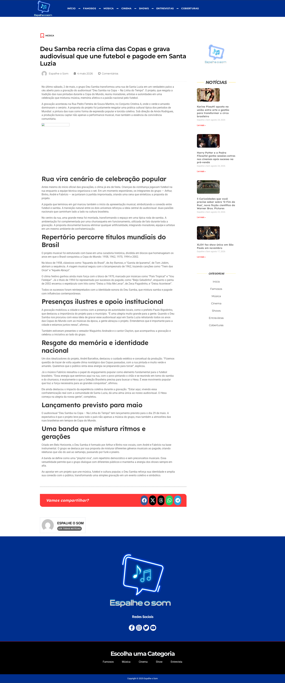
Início (71, 8)
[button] (144, 500)
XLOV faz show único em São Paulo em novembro (215, 246)
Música (109, 8)
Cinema (126, 8)
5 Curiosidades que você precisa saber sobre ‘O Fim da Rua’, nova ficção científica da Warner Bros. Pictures (216, 203)
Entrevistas (165, 8)
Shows (144, 8)
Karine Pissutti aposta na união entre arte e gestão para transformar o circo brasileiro (213, 111)
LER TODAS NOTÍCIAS (69, 528)
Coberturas (190, 8)
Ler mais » (201, 125)
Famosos (89, 8)
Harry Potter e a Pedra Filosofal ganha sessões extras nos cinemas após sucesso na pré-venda (216, 157)
